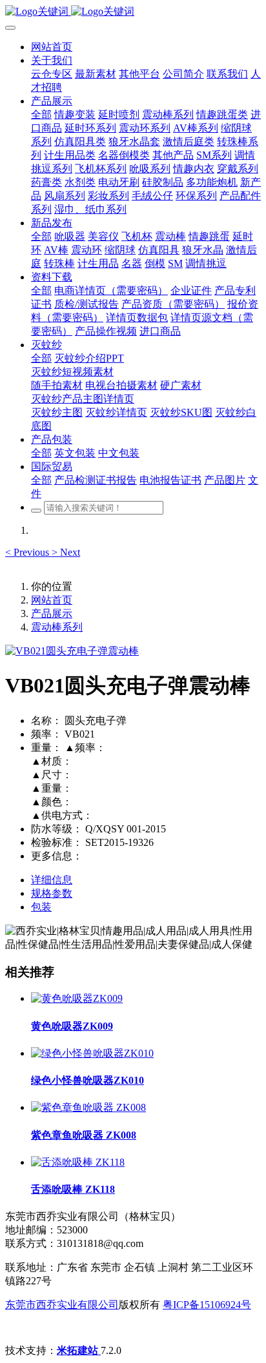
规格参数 (51, 893)
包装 (41, 906)
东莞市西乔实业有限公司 (62, 1304)
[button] (28, 552)
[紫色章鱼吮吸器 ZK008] (88, 1107)
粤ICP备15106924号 (207, 1304)
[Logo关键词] (133, 12)
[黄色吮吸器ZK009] (77, 998)
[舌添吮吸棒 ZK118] (78, 1162)
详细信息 (51, 879)
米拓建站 (79, 1350)
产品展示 (51, 613)
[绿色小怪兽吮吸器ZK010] (92, 1053)
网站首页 (51, 46)
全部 (41, 114)
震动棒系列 (57, 627)
